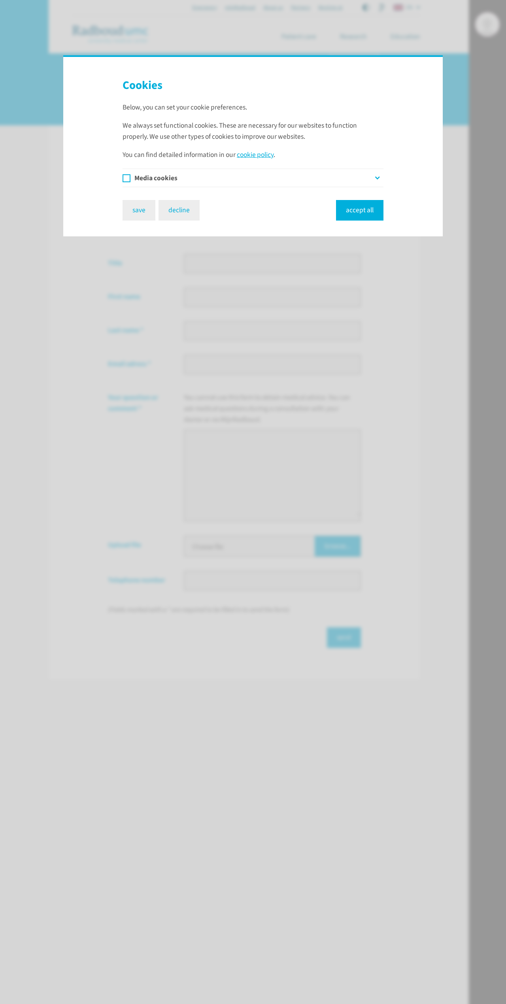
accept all (360, 210)
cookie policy (255, 155)
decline (179, 210)
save (138, 210)
